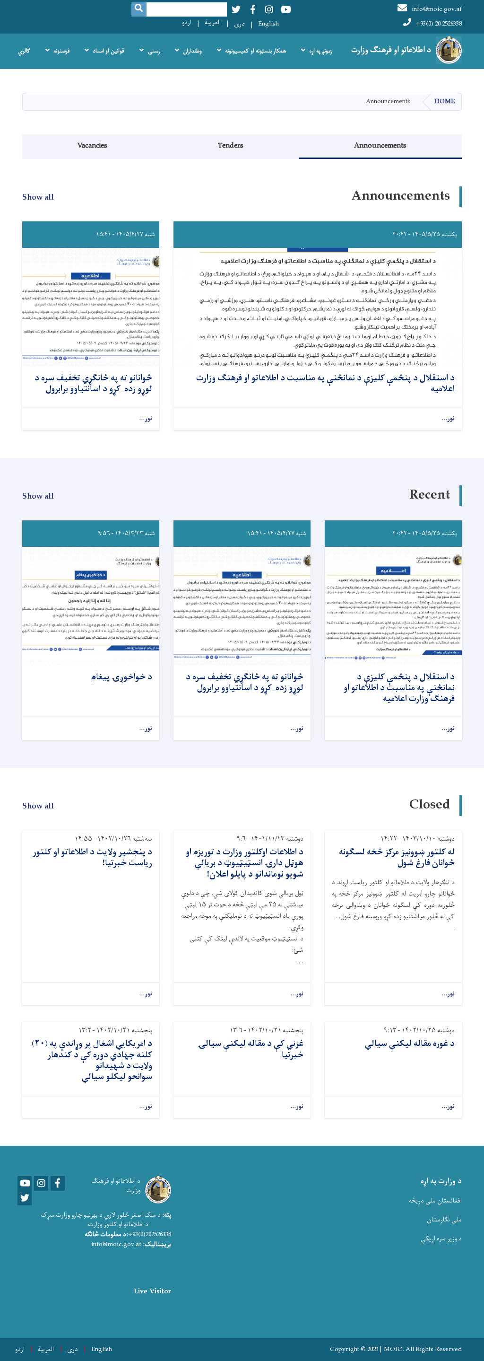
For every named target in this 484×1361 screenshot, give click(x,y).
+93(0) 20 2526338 (439, 24)
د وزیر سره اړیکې (441, 1239)
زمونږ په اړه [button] (320, 51)
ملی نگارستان (444, 1220)
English (268, 24)
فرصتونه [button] (61, 51)
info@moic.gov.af (437, 9)
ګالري (24, 51)
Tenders (230, 146)
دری (239, 24)
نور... (448, 419)
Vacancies (92, 146)
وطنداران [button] (192, 51)
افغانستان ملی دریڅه (435, 1201)
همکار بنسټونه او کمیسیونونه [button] (255, 51)
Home (444, 101)
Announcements (380, 146)
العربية (213, 22)
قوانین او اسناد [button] (108, 51)
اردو (186, 22)
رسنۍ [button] (153, 51)
